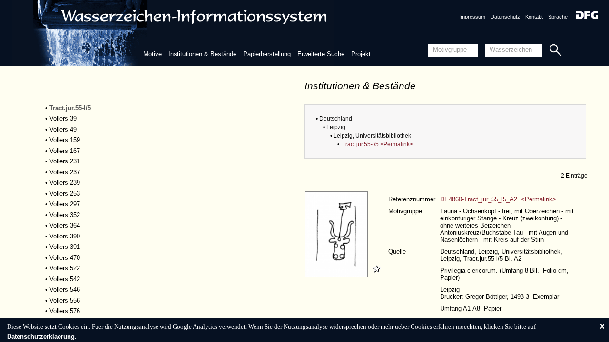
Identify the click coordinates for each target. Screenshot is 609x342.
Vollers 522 (64, 268)
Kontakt (534, 16)
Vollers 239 (64, 182)
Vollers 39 (63, 118)
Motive (152, 53)
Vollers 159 (64, 139)
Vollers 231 (64, 161)
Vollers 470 (64, 257)
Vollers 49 (63, 129)
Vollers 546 (64, 289)
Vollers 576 (64, 310)
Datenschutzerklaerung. (42, 336)
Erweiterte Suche (320, 53)
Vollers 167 (64, 150)
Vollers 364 (64, 225)
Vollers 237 (64, 172)
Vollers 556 (64, 300)
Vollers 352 (64, 214)
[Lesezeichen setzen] (375, 275)
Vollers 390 (64, 236)
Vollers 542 (64, 279)
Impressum (472, 16)
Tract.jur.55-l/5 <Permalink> (377, 144)
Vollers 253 (64, 193)
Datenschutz (505, 16)
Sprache (558, 16)
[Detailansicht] (337, 275)
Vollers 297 (64, 204)
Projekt (361, 53)
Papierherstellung (267, 53)
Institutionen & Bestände (202, 53)
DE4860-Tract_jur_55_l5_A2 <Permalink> (498, 199)
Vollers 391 (64, 246)
